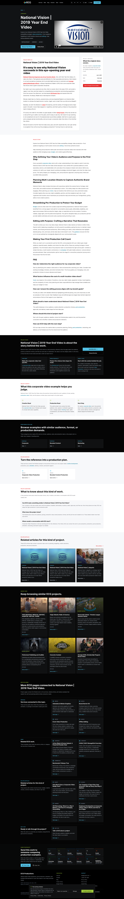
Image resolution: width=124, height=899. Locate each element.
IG (74, 2)
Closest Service (93, 353)
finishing (64, 409)
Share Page (26, 865)
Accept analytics (87, 891)
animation (31, 465)
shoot (43, 104)
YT (77, 2)
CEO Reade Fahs (55, 93)
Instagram (97, 891)
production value (25, 395)
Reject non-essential (62, 891)
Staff (91, 2)
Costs (34, 280)
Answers (53, 2)
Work (45, 2)
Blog (48, 2)
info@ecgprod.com (85, 875)
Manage (75, 891)
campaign (63, 250)
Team (57, 2)
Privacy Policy (84, 879)
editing (44, 36)
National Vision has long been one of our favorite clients (39, 77)
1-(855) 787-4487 (85, 877)
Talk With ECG (92, 349)
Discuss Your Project (27, 46)
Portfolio (58, 877)
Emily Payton (60, 112)
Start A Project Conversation (91, 85)
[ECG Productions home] (27, 2)
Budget (35, 206)
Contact (61, 2)
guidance (77, 232)
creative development (72, 463)
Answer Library (59, 881)
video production (37, 34)
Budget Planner (59, 883)
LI (80, 2)
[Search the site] (71, 2)
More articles (99, 545)
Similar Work (40, 46)
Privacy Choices (47, 895)
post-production (80, 307)
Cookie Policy (84, 883)
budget (53, 152)
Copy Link (37, 865)
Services (40, 2)
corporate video (97, 65)
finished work (55, 365)
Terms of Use (84, 881)
